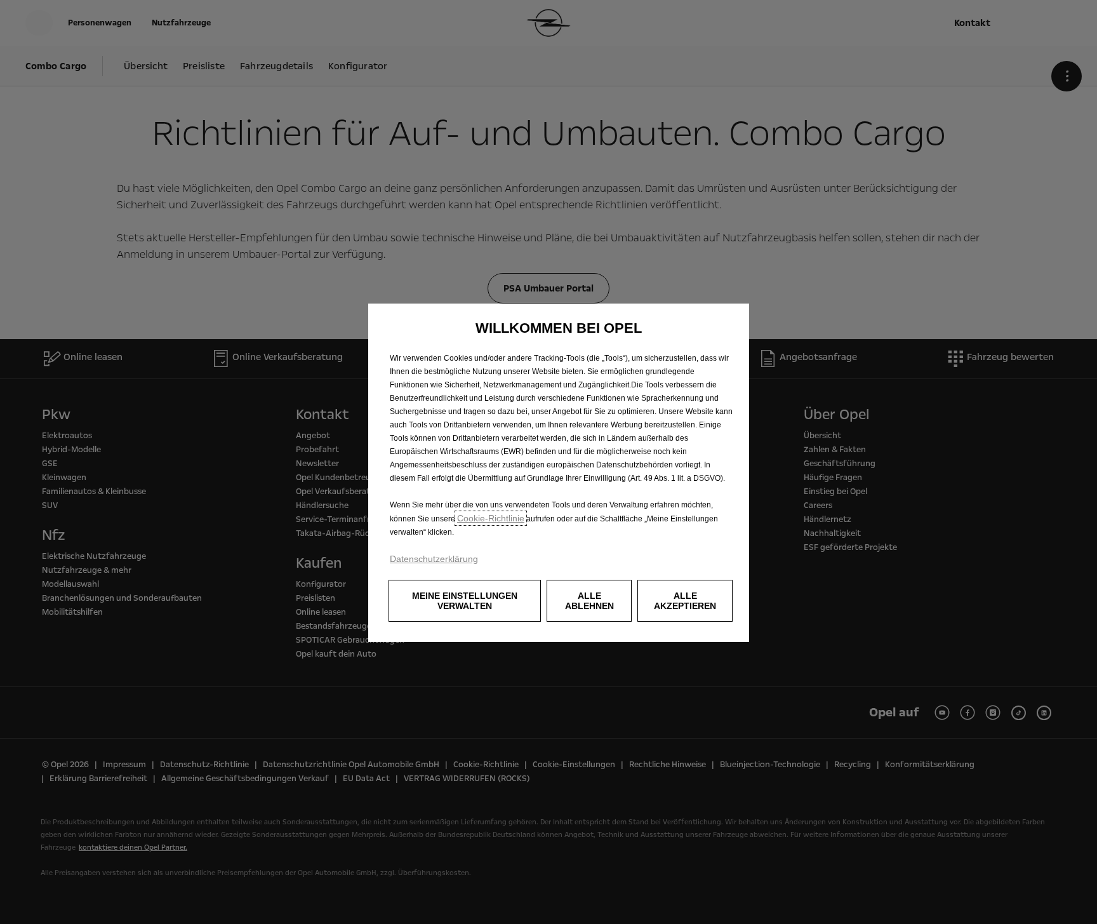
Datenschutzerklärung (434, 559)
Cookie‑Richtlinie (490, 518)
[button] (465, 601)
